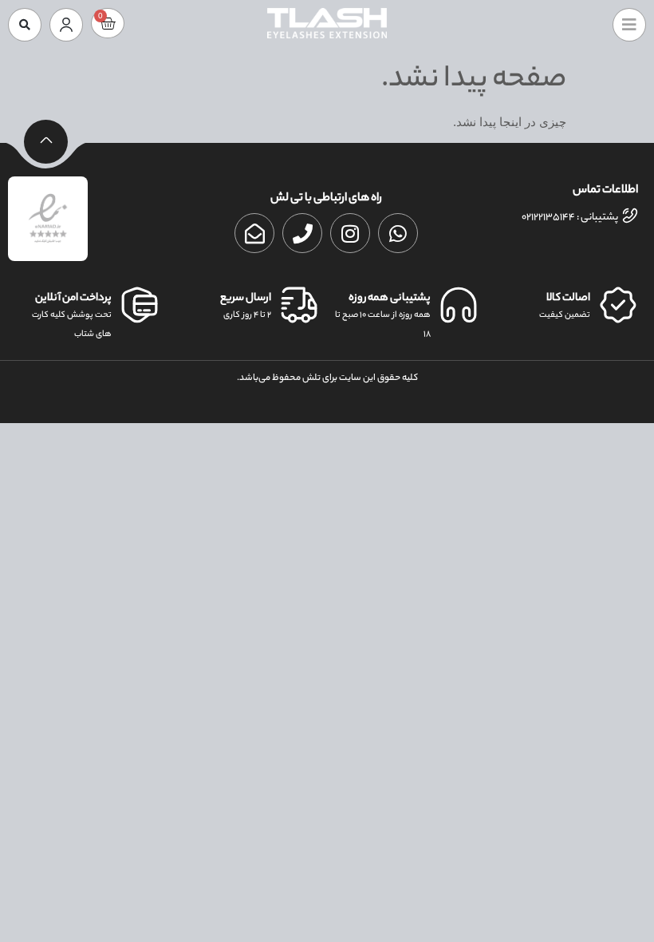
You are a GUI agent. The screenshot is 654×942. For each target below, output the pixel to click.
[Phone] (302, 233)
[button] (24, 25)
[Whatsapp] (398, 233)
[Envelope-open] (254, 233)
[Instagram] (350, 233)
